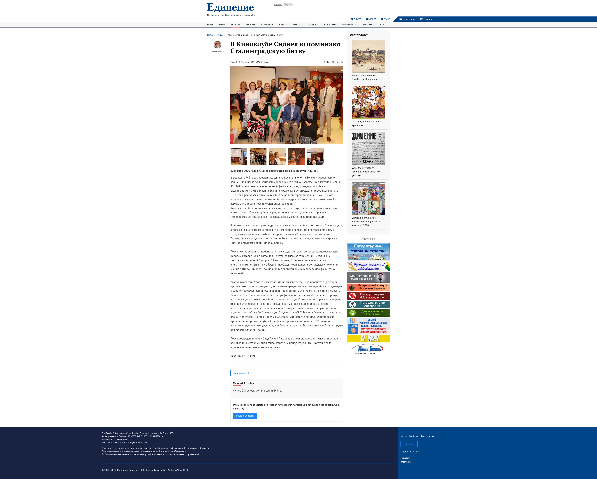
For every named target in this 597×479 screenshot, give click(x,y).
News (222, 24)
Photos (357, 19)
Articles (235, 24)
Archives (250, 24)
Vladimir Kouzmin (217, 51)
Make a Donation (245, 415)
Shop (381, 24)
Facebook (405, 457)
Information (349, 24)
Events (283, 24)
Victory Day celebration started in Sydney (257, 390)
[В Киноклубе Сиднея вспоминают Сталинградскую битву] (286, 143)
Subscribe (409, 444)
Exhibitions (330, 24)
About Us (297, 24)
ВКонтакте (405, 461)
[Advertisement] (368, 375)
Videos (372, 19)
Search (387, 19)
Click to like (337, 62)
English (288, 4)
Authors (313, 24)
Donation (367, 24)
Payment (428, 19)
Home (210, 24)
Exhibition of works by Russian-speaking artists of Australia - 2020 (366, 221)
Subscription (409, 19)
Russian (278, 4)
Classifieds (267, 24)
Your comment (241, 373)
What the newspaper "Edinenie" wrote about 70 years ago (366, 171)
